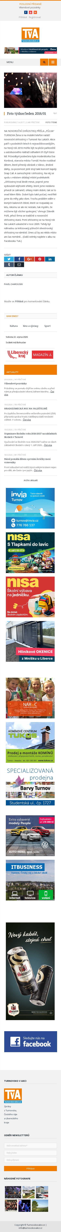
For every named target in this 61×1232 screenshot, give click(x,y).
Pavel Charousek (13, 284)
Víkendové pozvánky (29, 7)
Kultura (14, 325)
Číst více (27, 419)
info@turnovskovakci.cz (30, 1227)
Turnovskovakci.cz (36, 1224)
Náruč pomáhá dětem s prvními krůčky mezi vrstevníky (27, 460)
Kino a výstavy (30, 325)
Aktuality (12, 372)
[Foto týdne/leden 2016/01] (30, 91)
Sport (47, 325)
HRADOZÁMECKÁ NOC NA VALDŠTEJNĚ (25, 408)
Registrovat (35, 17)
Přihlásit (23, 17)
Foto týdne (51, 122)
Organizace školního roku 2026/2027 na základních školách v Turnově (30, 435)
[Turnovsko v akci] (30, 34)
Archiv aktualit (31, 480)
